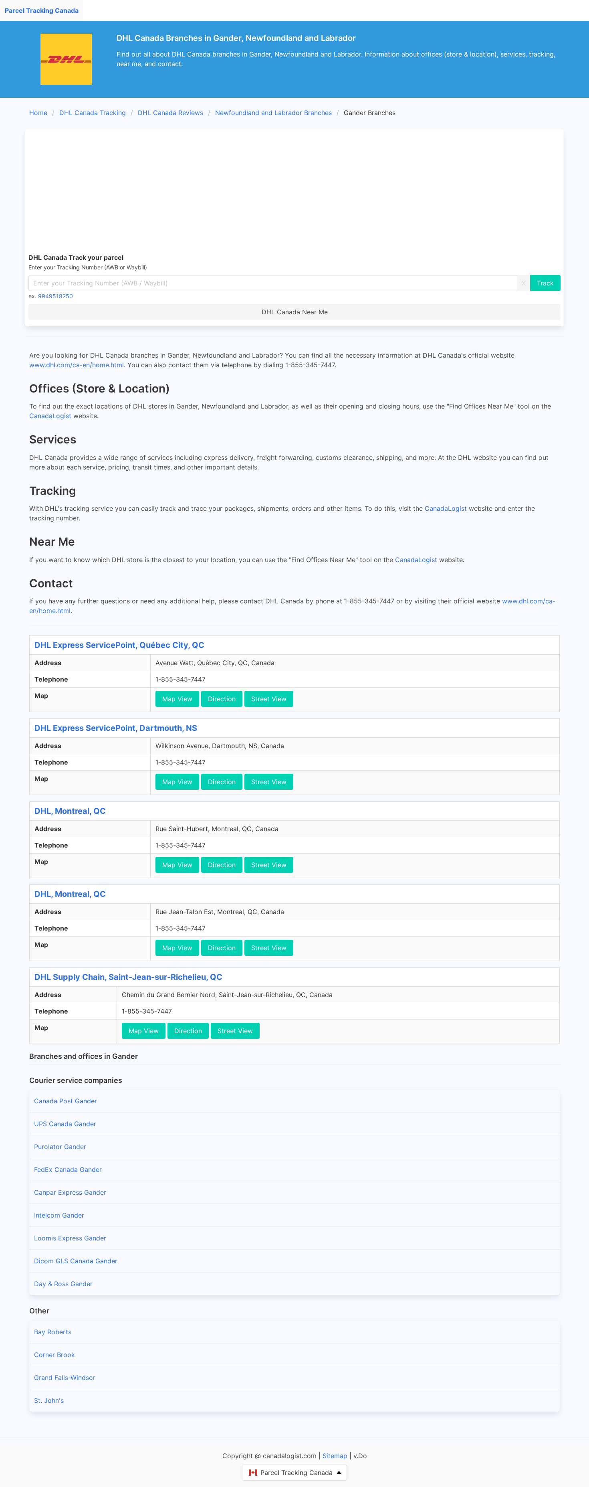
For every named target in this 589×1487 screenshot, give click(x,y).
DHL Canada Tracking (92, 113)
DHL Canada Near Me (295, 312)
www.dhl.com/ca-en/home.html (76, 365)
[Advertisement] (294, 192)
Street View (268, 699)
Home (38, 113)
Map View (177, 699)
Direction (222, 699)
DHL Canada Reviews (170, 113)
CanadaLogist (50, 416)
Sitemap (335, 1456)
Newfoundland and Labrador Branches (273, 113)
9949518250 (55, 296)
